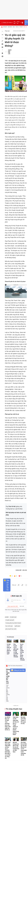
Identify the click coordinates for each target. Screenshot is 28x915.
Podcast (4, 22)
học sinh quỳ (9, 626)
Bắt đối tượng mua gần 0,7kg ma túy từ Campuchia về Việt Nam (16, 747)
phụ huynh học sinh (11, 629)
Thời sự (17, 26)
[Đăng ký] (18, 670)
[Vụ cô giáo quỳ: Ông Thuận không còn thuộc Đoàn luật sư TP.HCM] (22, 641)
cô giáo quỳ (13, 617)
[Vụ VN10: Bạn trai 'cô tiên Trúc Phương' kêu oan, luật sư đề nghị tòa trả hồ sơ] (8, 714)
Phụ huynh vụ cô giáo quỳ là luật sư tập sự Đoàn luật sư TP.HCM (15, 651)
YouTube (10, 22)
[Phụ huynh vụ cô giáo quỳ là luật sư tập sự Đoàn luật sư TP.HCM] (15, 641)
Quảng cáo (18, 22)
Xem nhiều (10, 26)
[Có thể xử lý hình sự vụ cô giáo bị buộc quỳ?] (9, 641)
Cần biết (14, 22)
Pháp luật (25, 26)
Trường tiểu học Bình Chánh (13, 623)
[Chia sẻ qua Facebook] (18, 585)
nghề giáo (17, 626)
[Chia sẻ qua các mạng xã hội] (26, 585)
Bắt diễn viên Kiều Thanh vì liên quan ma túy (23, 720)
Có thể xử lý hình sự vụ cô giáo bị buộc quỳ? (9, 649)
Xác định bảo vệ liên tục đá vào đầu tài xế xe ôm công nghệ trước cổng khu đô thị (24, 749)
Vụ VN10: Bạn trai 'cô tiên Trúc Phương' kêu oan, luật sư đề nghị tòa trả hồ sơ (7, 723)
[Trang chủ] (2, 27)
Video (14, 26)
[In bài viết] (2, 56)
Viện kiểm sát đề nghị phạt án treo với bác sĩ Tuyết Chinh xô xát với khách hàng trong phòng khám (16, 725)
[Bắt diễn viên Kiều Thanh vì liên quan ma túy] (24, 714)
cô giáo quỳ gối (10, 620)
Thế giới (21, 26)
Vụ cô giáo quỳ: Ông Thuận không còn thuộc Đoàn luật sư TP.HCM (22, 652)
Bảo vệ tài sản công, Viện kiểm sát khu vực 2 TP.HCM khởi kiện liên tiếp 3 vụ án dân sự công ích (7, 750)
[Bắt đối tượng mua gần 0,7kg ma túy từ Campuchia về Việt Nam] (16, 739)
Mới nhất (5, 26)
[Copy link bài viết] (22, 585)
